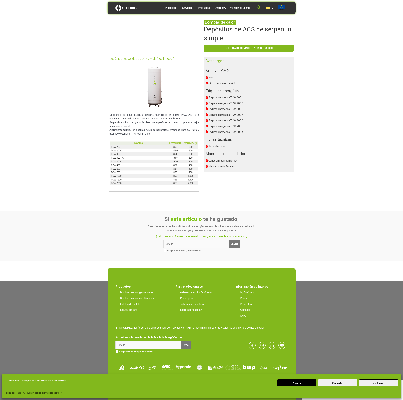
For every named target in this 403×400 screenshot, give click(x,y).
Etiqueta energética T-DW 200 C (225, 103)
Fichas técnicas (217, 146)
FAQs (243, 315)
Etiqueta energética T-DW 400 (224, 126)
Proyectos (204, 7)
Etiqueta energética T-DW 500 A (225, 131)
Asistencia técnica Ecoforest (196, 292)
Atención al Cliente (240, 7)
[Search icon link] (259, 8)
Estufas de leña (128, 309)
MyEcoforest (247, 292)
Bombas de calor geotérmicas (136, 292)
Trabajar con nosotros (192, 304)
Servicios (187, 7)
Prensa (244, 298)
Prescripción (187, 298)
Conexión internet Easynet (222, 160)
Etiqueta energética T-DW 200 (224, 97)
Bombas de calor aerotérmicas (137, 298)
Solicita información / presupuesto (249, 48)
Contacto (245, 309)
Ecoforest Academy (191, 309)
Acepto (297, 383)
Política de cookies (13, 393)
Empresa (219, 7)
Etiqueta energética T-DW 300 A (225, 114)
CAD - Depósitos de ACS (222, 83)
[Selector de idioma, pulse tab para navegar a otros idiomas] (269, 8)
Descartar (337, 383)
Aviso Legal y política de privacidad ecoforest (42, 393)
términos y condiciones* (189, 250)
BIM (210, 77)
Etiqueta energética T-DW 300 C (225, 120)
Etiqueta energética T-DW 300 (224, 109)
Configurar (379, 383)
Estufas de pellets (130, 304)
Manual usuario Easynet (221, 166)
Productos (170, 7)
